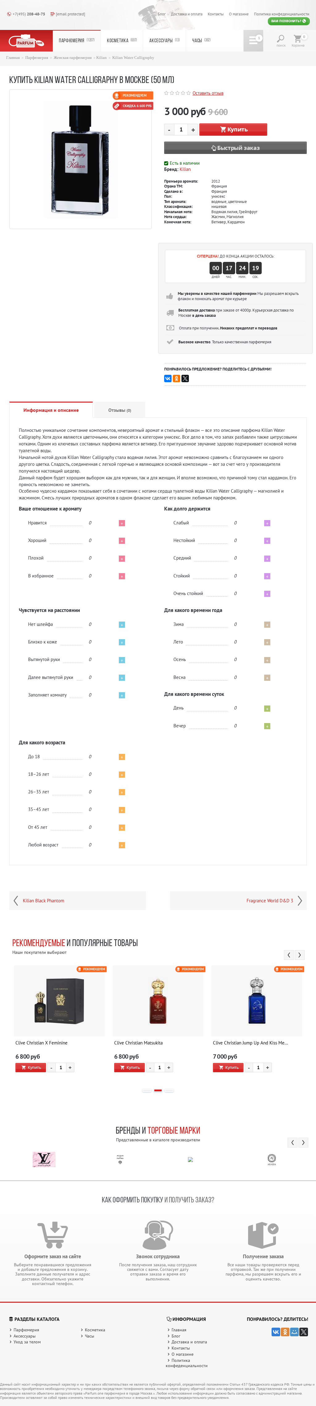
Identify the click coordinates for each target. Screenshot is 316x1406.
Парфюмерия (76, 40)
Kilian (101, 58)
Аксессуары (164, 40)
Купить (237, 129)
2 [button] (158, 1090)
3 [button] (169, 1090)
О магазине (239, 13)
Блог (162, 13)
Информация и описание (51, 410)
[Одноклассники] (176, 378)
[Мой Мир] (294, 1332)
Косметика (122, 40)
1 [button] (147, 1090)
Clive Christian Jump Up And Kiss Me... (250, 1042)
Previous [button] (289, 955)
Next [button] (300, 955)
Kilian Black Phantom (43, 900)
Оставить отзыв (208, 93)
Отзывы (119, 410)
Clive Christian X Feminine (41, 1042)
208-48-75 (29, 13)
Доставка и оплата (186, 13)
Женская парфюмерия (73, 58)
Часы (201, 40)
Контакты (216, 13)
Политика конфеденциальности (281, 13)
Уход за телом (27, 1342)
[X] (185, 378)
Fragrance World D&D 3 (270, 900)
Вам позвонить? (286, 21)
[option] (59, 1024)
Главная (13, 58)
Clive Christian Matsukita (138, 1042)
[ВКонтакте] (168, 378)
